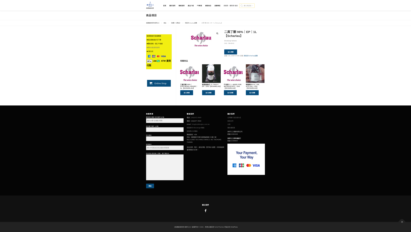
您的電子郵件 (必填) (152, 126)
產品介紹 (191, 5)
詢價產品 (149, 144)
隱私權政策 (231, 128)
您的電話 (149, 135)
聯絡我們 (182, 5)
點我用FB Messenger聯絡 (195, 128)
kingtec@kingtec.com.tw (200, 124)
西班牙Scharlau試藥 (251, 56)
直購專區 (217, 5)
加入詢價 (231, 52)
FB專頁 (199, 5)
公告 (228, 124)
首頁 (164, 5)
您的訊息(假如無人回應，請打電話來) (157, 153)
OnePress (234, 227)
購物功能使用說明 (154, 47)
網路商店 (208, 5)
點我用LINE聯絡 (192, 131)
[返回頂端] (402, 222)
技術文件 (230, 121)
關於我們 (172, 5)
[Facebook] (205, 210)
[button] (217, 33)
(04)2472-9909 (196, 117)
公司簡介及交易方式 (234, 117)
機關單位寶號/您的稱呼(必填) (155, 117)
